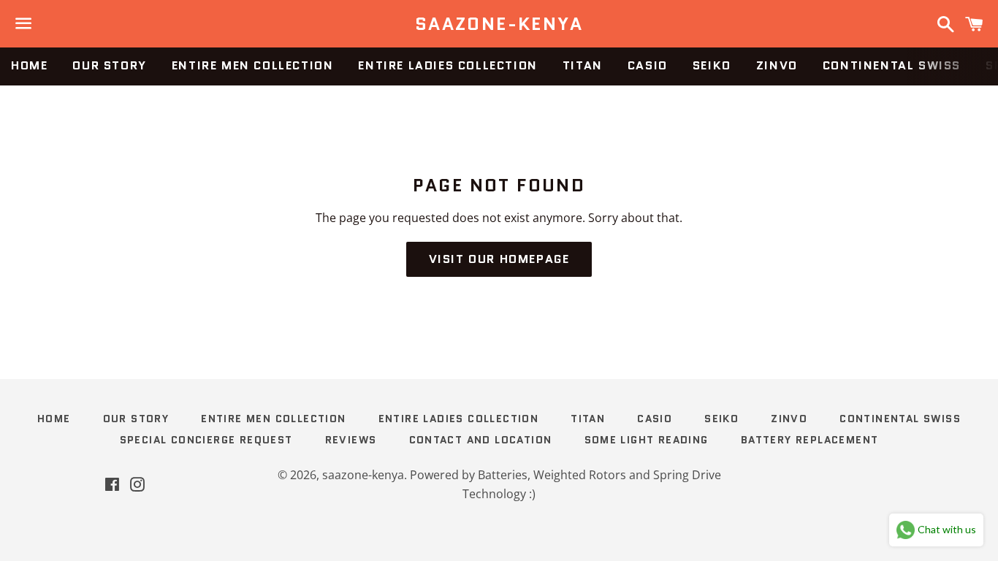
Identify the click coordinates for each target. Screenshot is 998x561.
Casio (648, 65)
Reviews (351, 439)
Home (29, 65)
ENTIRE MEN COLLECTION (253, 65)
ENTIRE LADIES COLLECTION (447, 65)
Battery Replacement (810, 439)
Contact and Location (480, 439)
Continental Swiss (892, 65)
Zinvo (777, 65)
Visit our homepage (499, 259)
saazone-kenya (499, 24)
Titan (583, 65)
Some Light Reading (646, 439)
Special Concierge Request (206, 439)
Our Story (109, 65)
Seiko (712, 65)
